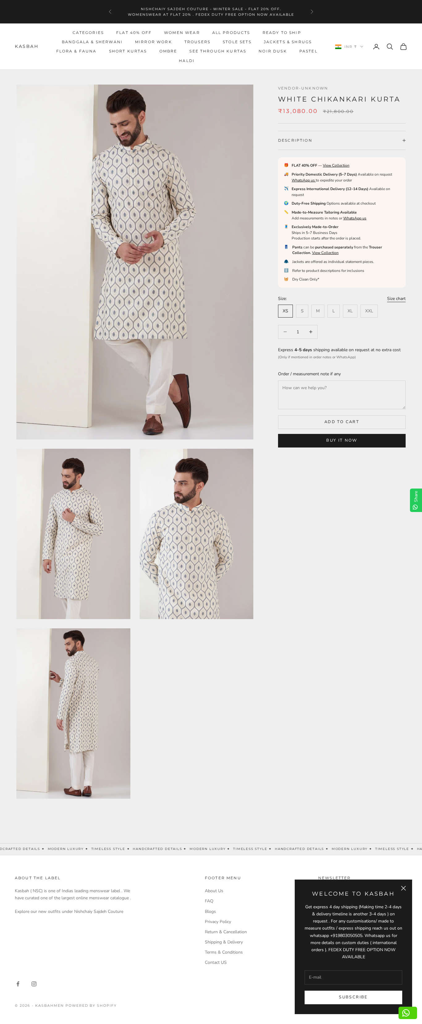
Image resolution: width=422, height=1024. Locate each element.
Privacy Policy (218, 922)
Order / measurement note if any (309, 374)
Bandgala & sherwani (92, 42)
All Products (231, 32)
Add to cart (341, 422)
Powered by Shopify (91, 1005)
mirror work (153, 42)
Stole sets (237, 42)
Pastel (308, 51)
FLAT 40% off (134, 32)
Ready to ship (282, 32)
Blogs (210, 911)
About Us (214, 891)
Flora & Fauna (76, 51)
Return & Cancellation (226, 932)
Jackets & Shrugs (288, 42)
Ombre (168, 51)
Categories (88, 32)
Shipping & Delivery (224, 942)
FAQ (209, 901)
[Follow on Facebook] (18, 984)
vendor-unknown (303, 88)
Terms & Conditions (224, 952)
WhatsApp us (304, 180)
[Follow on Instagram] (34, 984)
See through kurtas (217, 51)
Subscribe (353, 997)
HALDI (187, 60)
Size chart (396, 299)
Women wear (182, 32)
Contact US (216, 962)
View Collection (336, 165)
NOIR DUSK (273, 51)
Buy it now (341, 440)
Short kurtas (128, 51)
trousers (197, 42)
